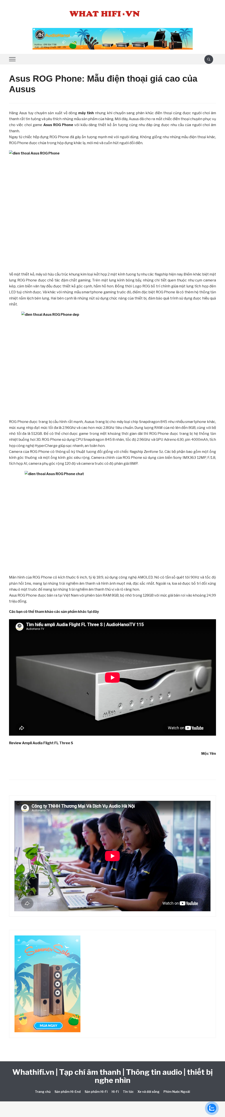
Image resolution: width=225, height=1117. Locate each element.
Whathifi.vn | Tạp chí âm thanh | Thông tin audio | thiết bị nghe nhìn (112, 1076)
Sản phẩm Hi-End (67, 1091)
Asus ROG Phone (58, 125)
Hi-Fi (115, 1091)
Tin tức (128, 1091)
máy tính (86, 113)
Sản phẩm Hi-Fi (96, 1091)
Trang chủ (43, 1091)
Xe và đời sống (149, 1091)
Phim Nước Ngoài (176, 1091)
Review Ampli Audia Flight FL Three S (41, 743)
